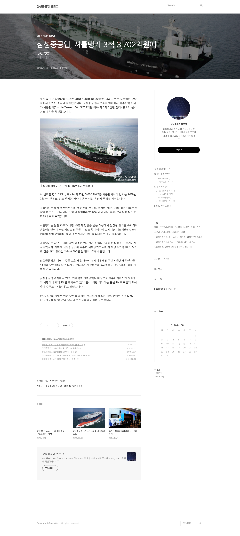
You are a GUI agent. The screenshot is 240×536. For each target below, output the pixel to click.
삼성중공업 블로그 (47, 6)
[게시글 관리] (55, 325)
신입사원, (189, 247)
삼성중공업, (159, 247)
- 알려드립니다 (166, 182)
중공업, (183, 237)
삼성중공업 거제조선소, (163, 242)
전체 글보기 (162, 168)
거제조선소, (166, 232)
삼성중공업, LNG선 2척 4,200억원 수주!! (60, 348)
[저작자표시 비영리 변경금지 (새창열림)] (77, 325)
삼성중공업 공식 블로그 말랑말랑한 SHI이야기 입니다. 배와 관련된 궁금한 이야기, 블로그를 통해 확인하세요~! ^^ (84, 460)
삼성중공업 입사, (181, 242)
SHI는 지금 (46, 339)
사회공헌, (176, 232)
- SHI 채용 (164, 197)
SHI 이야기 (162, 186)
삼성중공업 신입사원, (162, 237)
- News (55, 339)
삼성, (183, 232)
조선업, (157, 232)
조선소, (192, 242)
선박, (199, 227)
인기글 (166, 258)
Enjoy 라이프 (162, 206)
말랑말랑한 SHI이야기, (174, 247)
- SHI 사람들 (165, 194)
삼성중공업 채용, (166, 227)
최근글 (157, 258)
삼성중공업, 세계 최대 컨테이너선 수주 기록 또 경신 (64, 355)
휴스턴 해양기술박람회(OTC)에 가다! (58, 352)
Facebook (159, 288)
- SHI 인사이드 (166, 191)
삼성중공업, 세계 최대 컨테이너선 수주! (59, 359)
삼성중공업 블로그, (194, 237)
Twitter (172, 288)
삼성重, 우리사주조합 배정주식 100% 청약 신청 (62, 344)
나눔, (193, 227)
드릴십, (176, 237)
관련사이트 (187, 523)
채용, (156, 227)
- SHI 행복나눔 (166, 201)
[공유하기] (51, 325)
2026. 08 (179, 325)
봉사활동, (178, 227)
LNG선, (187, 227)
